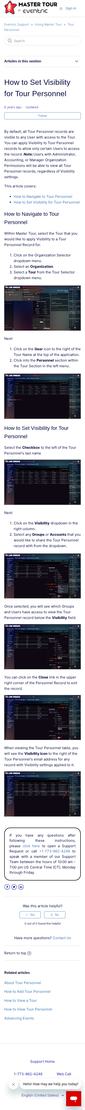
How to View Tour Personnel (28, 1009)
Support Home (42, 1061)
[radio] (30, 914)
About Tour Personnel (22, 982)
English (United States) (40, 1095)
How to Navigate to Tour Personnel (43, 196)
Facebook (7, 887)
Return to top (15, 953)
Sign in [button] (71, 8)
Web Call (64, 1074)
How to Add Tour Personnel (27, 991)
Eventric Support (16, 24)
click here (31, 846)
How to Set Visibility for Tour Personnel (47, 202)
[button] (61, 8)
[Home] (30, 13)
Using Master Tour (48, 24)
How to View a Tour (20, 1000)
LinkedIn (21, 887)
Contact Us (62, 938)
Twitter (14, 887)
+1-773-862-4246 (54, 851)
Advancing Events (19, 1018)
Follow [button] (42, 115)
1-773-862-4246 (28, 1074)
